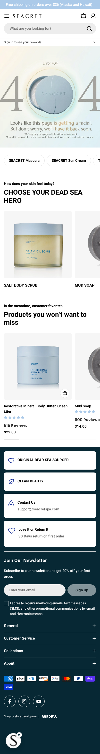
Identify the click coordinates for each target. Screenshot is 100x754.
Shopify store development (21, 716)
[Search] (89, 28)
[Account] (93, 16)
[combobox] (50, 28)
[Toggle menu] (7, 16)
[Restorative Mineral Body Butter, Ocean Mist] (38, 366)
